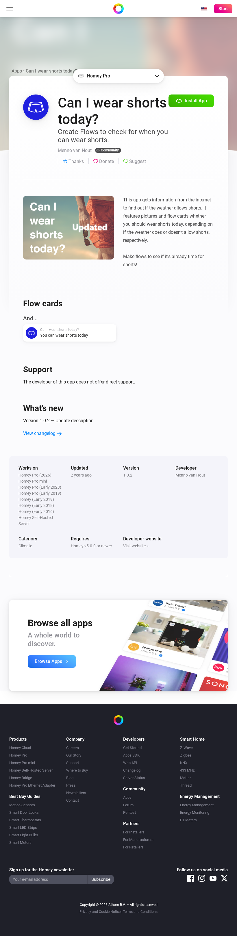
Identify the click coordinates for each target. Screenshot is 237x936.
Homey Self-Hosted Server (31, 770)
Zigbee (185, 755)
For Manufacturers (138, 839)
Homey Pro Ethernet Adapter (32, 785)
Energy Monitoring (194, 812)
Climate (25, 546)
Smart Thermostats (25, 820)
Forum (128, 805)
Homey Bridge (20, 778)
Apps (17, 71)
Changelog (131, 770)
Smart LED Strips (23, 827)
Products (18, 739)
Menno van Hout (190, 475)
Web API (130, 763)
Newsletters (76, 793)
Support (72, 763)
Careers (72, 748)
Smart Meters (20, 842)
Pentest (129, 812)
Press (71, 785)
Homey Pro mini (22, 763)
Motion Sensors (22, 805)
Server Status (134, 778)
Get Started (132, 748)
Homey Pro (18, 755)
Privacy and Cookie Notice (100, 912)
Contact (72, 800)
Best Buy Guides (24, 796)
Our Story (73, 755)
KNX (183, 763)
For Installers (134, 832)
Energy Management (197, 805)
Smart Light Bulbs (23, 835)
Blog (69, 778)
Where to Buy (77, 770)
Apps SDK (131, 755)
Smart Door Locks (24, 812)
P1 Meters (188, 820)
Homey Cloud (20, 748)
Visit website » (136, 546)
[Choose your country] (204, 8)
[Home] (118, 8)
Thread (186, 785)
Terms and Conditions (140, 912)
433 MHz (187, 770)
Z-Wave (186, 748)
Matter (185, 778)
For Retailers (133, 847)
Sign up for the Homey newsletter (41, 869)
